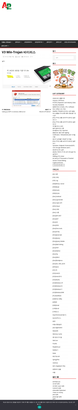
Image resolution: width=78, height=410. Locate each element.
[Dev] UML (56, 209)
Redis (54, 353)
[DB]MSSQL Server (58, 184)
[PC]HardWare (57, 296)
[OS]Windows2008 (58, 292)
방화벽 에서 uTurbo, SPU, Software (63, 107)
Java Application (57, 327)
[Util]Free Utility (57, 299)
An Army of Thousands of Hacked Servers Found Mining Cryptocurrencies (63, 160)
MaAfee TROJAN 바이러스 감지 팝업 (64, 111)
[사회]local (56, 308)
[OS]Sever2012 (57, 276)
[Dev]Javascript (57, 235)
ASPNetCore (56, 382)
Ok (39, 407)
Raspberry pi (56, 347)
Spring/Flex (56, 359)
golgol (18, 56)
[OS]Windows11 (57, 289)
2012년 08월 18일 (9, 56)
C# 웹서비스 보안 (58, 126)
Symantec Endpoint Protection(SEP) (64, 145)
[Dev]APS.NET (57, 216)
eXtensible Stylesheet (59, 390)
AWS (54, 321)
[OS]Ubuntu (28, 42)
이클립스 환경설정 (6, 42)
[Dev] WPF (5, 46)
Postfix (55, 343)
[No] (76, 405)
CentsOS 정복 (57, 388)
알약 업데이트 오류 (58, 128)
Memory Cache (57, 334)
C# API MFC (56, 384)
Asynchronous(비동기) (59, 315)
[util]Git (55, 302)
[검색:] (64, 57)
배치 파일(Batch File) (59, 366)
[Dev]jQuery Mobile (59, 241)
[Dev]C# (17, 42)
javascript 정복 (57, 397)
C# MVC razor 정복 (58, 386)
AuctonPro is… (57, 318)
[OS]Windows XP (58, 283)
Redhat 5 (55, 350)
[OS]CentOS (38, 42)
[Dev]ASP (55, 219)
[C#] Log (55, 180)
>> (63, 165)
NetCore (55, 340)
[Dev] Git (59, 42)
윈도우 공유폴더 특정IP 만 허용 (62, 139)
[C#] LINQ (56, 177)
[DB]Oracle (56, 190)
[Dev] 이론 (56, 212)
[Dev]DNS (56, 225)
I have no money (58, 392)
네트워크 (55, 363)
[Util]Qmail (56, 305)
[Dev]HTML (56, 232)
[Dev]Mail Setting (58, 244)
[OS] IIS (55, 270)
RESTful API (56, 356)
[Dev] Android (57, 196)
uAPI (54, 399)
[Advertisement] (39, 25)
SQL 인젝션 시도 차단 (59, 109)
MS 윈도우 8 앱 (57, 337)
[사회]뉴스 (56, 311)
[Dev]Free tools (57, 228)
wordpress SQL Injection (60, 130)
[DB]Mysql (56, 187)
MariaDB (55, 331)
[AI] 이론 (55, 174)
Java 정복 (55, 394)
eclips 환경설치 (57, 324)
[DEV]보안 (26, 56)
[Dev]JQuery (56, 238)
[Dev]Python (56, 251)
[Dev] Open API (57, 203)
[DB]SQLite (56, 193)
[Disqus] (26, 142)
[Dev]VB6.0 (56, 257)
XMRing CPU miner (58, 156)
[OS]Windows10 (57, 286)
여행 (54, 372)
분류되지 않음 (57, 369)
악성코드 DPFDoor (58, 100)
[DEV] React (56, 206)
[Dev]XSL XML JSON (59, 264)
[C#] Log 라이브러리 (70, 42)
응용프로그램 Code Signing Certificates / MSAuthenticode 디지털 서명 (64, 135)
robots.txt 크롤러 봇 (59, 98)
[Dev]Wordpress (58, 260)
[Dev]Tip (49, 42)
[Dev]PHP (56, 248)
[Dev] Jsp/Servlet (58, 200)
